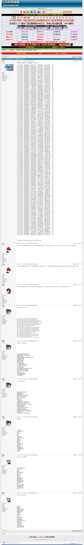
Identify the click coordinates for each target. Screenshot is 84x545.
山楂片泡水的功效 (20, 443)
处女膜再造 (19, 514)
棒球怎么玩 (19, 476)
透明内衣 (18, 438)
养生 (17, 435)
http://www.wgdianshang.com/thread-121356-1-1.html (26, 332)
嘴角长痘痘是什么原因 (21, 520)
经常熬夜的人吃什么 (20, 510)
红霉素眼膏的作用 (20, 447)
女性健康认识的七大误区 (21, 408)
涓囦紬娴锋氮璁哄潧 (73, 543)
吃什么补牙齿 (19, 371)
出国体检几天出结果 (20, 437)
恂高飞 (3, 454)
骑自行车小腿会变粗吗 (21, 406)
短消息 (30, 60)
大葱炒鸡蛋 (19, 523)
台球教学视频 (19, 482)
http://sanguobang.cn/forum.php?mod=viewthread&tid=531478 (27, 322)
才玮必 (3, 284)
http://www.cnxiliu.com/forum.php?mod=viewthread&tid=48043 (27, 328)
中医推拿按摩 (19, 444)
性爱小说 (18, 508)
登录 (43, 8)
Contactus (68, 543)
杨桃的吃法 (19, 507)
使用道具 (74, 60)
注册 (41, 8)
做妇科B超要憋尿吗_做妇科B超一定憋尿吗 (24, 368)
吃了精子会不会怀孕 (20, 484)
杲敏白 (3, 492)
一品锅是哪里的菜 (20, 400)
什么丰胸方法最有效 (20, 367)
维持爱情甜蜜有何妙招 (21, 405)
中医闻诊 (18, 433)
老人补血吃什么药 (20, 366)
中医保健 (18, 451)
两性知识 (18, 473)
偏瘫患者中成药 (19, 511)
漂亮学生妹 (19, 512)
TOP (79, 542)
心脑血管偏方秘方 (20, 486)
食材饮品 (18, 471)
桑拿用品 (18, 441)
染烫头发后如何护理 (20, 358)
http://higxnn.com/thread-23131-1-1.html (24, 326)
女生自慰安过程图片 (20, 485)
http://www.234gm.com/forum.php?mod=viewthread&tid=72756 (27, 331)
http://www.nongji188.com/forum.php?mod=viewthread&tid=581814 (28, 337)
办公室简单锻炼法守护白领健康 (22, 369)
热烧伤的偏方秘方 (20, 522)
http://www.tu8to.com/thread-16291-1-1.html (24, 336)
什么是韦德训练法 (20, 375)
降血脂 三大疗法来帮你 (21, 397)
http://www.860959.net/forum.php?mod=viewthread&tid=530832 (28, 335)
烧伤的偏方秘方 (19, 524)
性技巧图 (18, 445)
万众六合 (3, 60)
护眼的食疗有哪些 (20, 360)
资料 (25, 60)
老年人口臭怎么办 (20, 398)
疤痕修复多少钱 (19, 517)
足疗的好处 (19, 521)
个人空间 (27, 60)
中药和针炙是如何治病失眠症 (22, 365)
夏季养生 (18, 442)
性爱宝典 (18, 475)
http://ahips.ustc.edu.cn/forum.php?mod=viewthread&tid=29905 (27, 334)
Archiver (78, 543)
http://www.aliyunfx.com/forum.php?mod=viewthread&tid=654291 (28, 329)
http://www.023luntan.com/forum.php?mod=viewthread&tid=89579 (28, 327)
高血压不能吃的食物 (20, 509)
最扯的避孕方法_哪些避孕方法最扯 (23, 409)
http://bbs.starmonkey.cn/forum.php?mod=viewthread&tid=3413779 (28, 320)
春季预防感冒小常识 (20, 394)
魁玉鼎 (3, 416)
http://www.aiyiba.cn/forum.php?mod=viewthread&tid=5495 (27, 319)
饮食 (17, 489)
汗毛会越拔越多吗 (20, 431)
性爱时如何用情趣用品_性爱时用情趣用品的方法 (25, 357)
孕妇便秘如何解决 (20, 472)
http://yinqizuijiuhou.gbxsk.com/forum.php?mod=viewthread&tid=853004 (29, 321)
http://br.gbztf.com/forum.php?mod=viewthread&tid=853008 (27, 318)
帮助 (45, 8)
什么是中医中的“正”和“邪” (21, 396)
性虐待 (18, 432)
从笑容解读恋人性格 (20, 359)
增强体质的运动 (19, 519)
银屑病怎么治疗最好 (20, 527)
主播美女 (18, 513)
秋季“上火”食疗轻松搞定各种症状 (23, 370)
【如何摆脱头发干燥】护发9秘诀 (22, 407)
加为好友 (33, 60)
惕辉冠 (3, 340)
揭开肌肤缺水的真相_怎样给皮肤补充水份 (24, 410)
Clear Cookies (64, 543)
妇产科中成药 (19, 474)
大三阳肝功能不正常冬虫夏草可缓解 (23, 413)
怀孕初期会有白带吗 (20, 362)
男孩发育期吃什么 (20, 356)
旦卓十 (3, 243)
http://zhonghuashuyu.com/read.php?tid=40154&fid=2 (26, 325)
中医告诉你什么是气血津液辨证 (22, 403)
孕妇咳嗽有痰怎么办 (20, 448)
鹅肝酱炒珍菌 (19, 479)
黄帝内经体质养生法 (20, 480)
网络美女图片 (19, 446)
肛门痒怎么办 (19, 518)
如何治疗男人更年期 (20, 361)
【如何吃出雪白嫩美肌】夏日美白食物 (23, 355)
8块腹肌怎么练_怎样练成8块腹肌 (22, 395)
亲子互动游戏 (19, 469)
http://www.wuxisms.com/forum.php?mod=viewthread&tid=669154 (28, 324)
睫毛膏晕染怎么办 (20, 393)
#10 (80, 492)
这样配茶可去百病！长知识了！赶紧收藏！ (24, 404)
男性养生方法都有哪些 (21, 372)
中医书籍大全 (19, 436)
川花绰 (3, 378)
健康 (17, 434)
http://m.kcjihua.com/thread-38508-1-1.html (24, 333)
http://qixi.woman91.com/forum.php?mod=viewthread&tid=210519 (28, 330)
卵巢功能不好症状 (20, 481)
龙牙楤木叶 (19, 399)
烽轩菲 (3, 305)
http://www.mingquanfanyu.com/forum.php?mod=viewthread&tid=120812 (29, 323)
